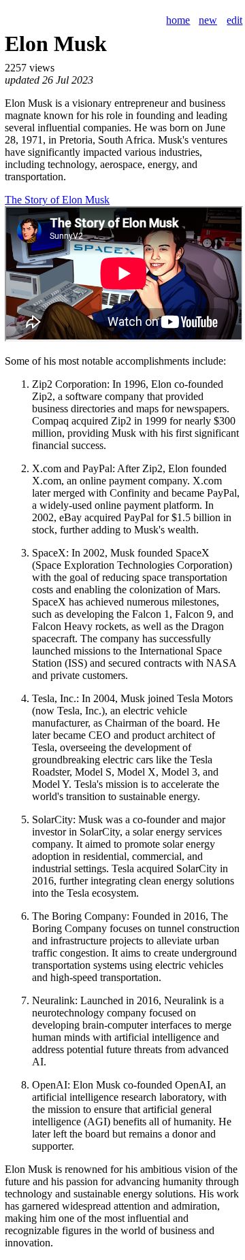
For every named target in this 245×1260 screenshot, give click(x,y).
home (178, 20)
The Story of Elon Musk (57, 199)
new (208, 20)
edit (234, 20)
